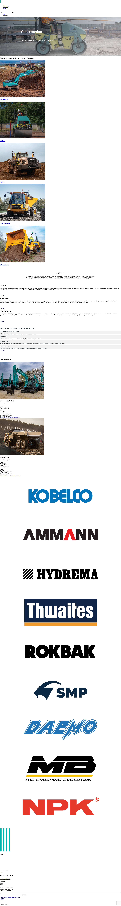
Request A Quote (17, 417)
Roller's (2, 141)
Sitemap (1, 873)
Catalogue (2, 898)
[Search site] (1, 11)
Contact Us (2, 295)
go (12, 12)
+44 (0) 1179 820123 (6, 877)
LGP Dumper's (5, 223)
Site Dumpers (4, 265)
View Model (2, 417)
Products (4, 4)
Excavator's (4, 99)
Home (4, 14)
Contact (4, 8)
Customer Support (6, 5)
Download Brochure (9, 417)
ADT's (2, 182)
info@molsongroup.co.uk (5, 879)
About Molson (5, 7)
